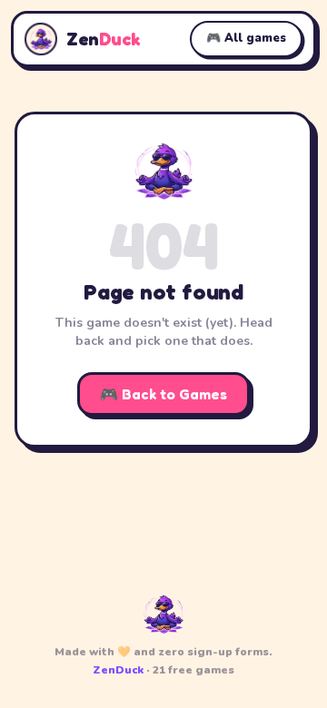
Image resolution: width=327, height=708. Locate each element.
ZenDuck (118, 670)
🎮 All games (246, 38)
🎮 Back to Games (163, 394)
